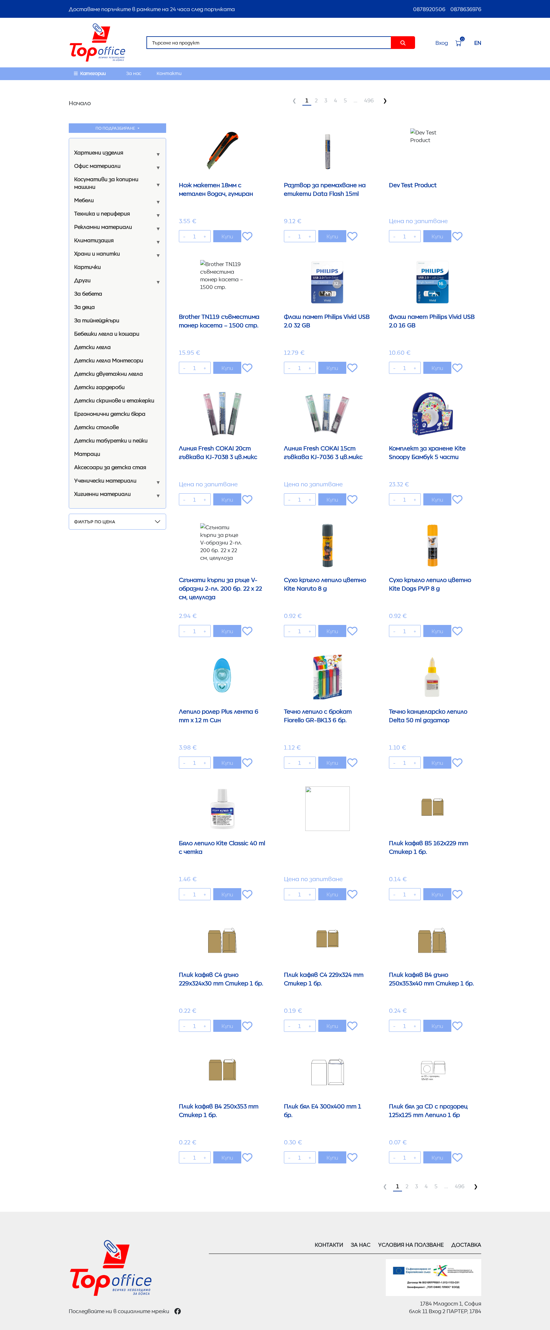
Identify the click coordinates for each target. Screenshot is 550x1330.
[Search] (403, 42)
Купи (227, 236)
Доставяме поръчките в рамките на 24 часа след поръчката (152, 8)
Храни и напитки (97, 253)
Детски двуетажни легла (108, 373)
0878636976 (465, 8)
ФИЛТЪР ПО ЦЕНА (94, 521)
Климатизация (94, 240)
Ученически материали (105, 480)
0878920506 (429, 8)
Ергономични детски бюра (109, 413)
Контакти (169, 73)
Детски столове (96, 426)
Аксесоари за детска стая (110, 466)
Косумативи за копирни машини (106, 182)
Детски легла (92, 346)
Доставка (466, 1244)
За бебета (88, 293)
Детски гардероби (99, 386)
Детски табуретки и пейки (111, 440)
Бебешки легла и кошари (106, 333)
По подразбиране (115, 128)
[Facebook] (177, 1311)
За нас (133, 73)
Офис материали (97, 165)
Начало (80, 103)
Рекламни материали (103, 226)
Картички (87, 266)
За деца (84, 306)
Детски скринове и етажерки (114, 400)
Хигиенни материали (102, 493)
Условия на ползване (411, 1244)
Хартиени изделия (98, 152)
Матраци (87, 453)
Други (82, 280)
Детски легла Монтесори (108, 360)
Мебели (84, 199)
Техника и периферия (102, 213)
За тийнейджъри (96, 320)
